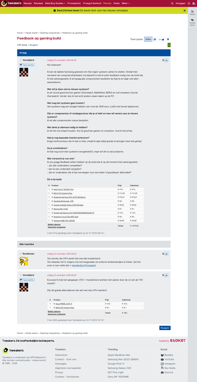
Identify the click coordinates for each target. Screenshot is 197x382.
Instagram (170, 363)
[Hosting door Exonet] (172, 341)
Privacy (59, 372)
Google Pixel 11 (116, 363)
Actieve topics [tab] (192, 24)
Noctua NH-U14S (61, 209)
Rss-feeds (170, 368)
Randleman (28, 253)
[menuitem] (172, 3)
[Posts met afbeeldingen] (154, 39)
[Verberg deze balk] (184, 10)
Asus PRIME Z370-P (64, 304)
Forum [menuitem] (107, 3)
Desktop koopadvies (50, 33)
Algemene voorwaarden (68, 368)
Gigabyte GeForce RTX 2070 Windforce (70, 197)
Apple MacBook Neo (119, 355)
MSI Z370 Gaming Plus (63, 193)
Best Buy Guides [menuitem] (54, 3)
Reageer (34, 45)
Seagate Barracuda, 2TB (63, 201)
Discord (169, 372)
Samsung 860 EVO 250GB (64, 220)
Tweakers (7, 357)
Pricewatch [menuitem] (74, 3)
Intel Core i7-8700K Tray (64, 189)
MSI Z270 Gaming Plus (65, 308)
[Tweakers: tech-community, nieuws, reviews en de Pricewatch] (11, 3)
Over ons (71, 359)
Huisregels (60, 363)
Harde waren (32, 33)
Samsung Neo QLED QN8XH (123, 359)
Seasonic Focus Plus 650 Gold (66, 217)
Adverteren (61, 355)
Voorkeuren (72, 376)
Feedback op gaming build (75, 33)
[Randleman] (23, 261)
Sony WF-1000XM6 (118, 376)
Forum (20, 33)
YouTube (169, 359)
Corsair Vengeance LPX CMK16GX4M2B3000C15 (74, 213)
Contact (59, 359)
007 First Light (116, 372)
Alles (148, 39)
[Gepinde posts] (168, 39)
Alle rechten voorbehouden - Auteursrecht (24, 360)
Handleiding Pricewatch (84, 265)
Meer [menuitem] (125, 3)
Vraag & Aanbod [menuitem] (92, 3)
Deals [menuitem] (117, 3)
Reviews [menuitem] (38, 3)
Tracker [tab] (192, 14)
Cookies (59, 376)
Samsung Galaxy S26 (119, 368)
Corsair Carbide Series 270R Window (68, 205)
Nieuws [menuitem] (28, 3)
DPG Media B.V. (38, 357)
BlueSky (169, 355)
